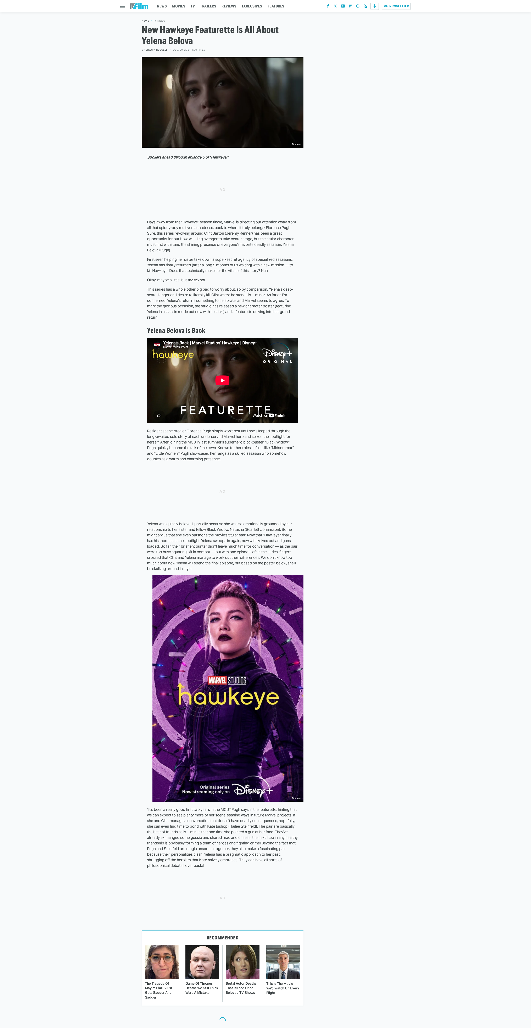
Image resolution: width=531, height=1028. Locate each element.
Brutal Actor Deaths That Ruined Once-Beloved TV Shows (241, 988)
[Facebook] (328, 7)
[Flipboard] (350, 7)
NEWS (162, 6)
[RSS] (365, 7)
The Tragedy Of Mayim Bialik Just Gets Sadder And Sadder (158, 990)
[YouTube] (343, 7)
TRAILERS (208, 6)
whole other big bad (192, 289)
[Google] (358, 7)
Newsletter (399, 6)
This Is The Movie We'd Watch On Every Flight (282, 988)
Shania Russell (157, 49)
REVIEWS (229, 6)
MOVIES (178, 6)
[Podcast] (374, 6)
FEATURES (276, 6)
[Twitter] (335, 7)
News (145, 20)
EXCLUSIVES (252, 6)
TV (193, 6)
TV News (159, 20)
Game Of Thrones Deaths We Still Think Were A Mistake (201, 988)
